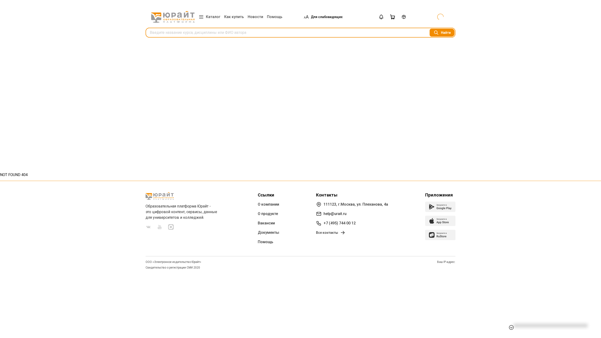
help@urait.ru (335, 213)
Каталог (213, 17)
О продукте (268, 213)
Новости (255, 17)
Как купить (234, 17)
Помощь (274, 17)
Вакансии (266, 223)
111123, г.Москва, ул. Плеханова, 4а (356, 204)
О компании (268, 204)
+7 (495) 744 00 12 (340, 223)
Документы (268, 232)
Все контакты (327, 232)
